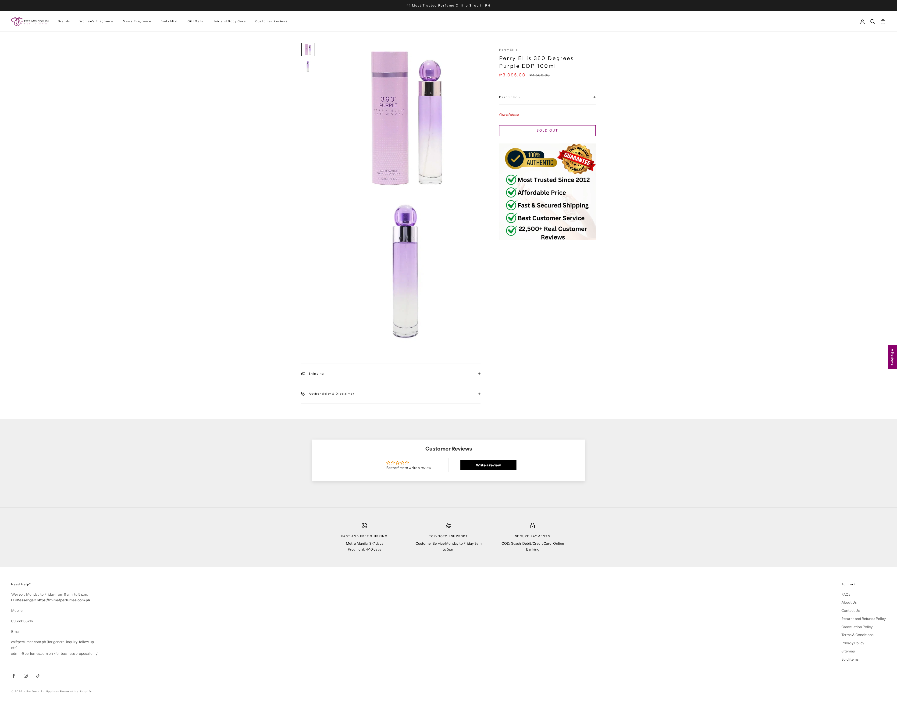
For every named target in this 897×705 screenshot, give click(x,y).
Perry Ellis (508, 49)
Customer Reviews (271, 21)
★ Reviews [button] (892, 356)
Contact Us (850, 610)
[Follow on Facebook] (13, 675)
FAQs (845, 594)
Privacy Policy (852, 643)
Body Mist (169, 21)
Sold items (849, 659)
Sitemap (848, 651)
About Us (849, 602)
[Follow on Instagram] (25, 675)
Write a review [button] (488, 465)
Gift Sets (195, 21)
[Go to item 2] (307, 66)
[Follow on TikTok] (38, 675)
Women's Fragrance (96, 21)
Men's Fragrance (137, 21)
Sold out (547, 130)
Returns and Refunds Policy (863, 618)
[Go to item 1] (307, 49)
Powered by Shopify (76, 691)
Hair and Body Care (229, 21)
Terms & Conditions (857, 635)
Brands (64, 21)
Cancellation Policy (857, 627)
